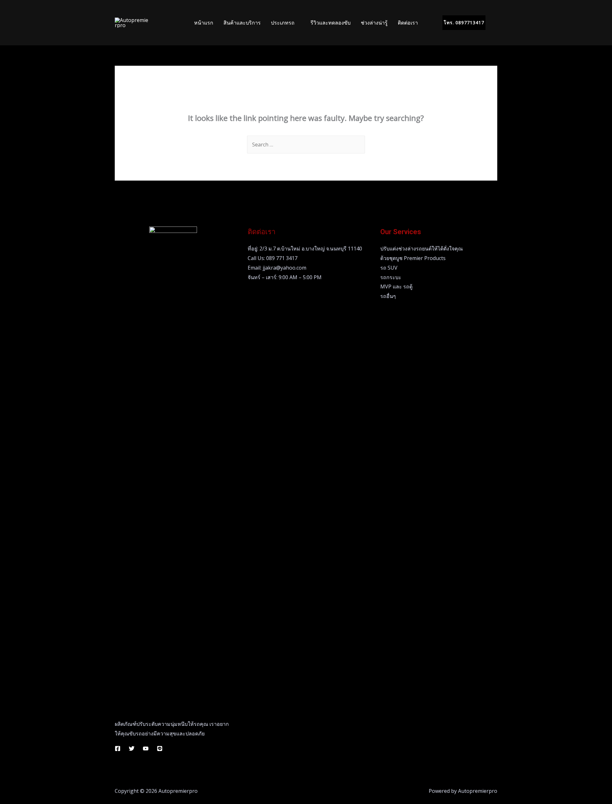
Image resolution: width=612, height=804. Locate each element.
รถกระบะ (390, 277)
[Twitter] (132, 748)
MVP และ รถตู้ (396, 286)
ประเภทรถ (283, 22)
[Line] (160, 748)
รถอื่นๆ (388, 296)
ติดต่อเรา (408, 22)
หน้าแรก (203, 22)
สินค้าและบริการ (242, 22)
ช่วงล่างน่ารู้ (374, 22)
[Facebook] (117, 748)
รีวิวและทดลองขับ (330, 22)
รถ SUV (388, 267)
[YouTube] (146, 748)
